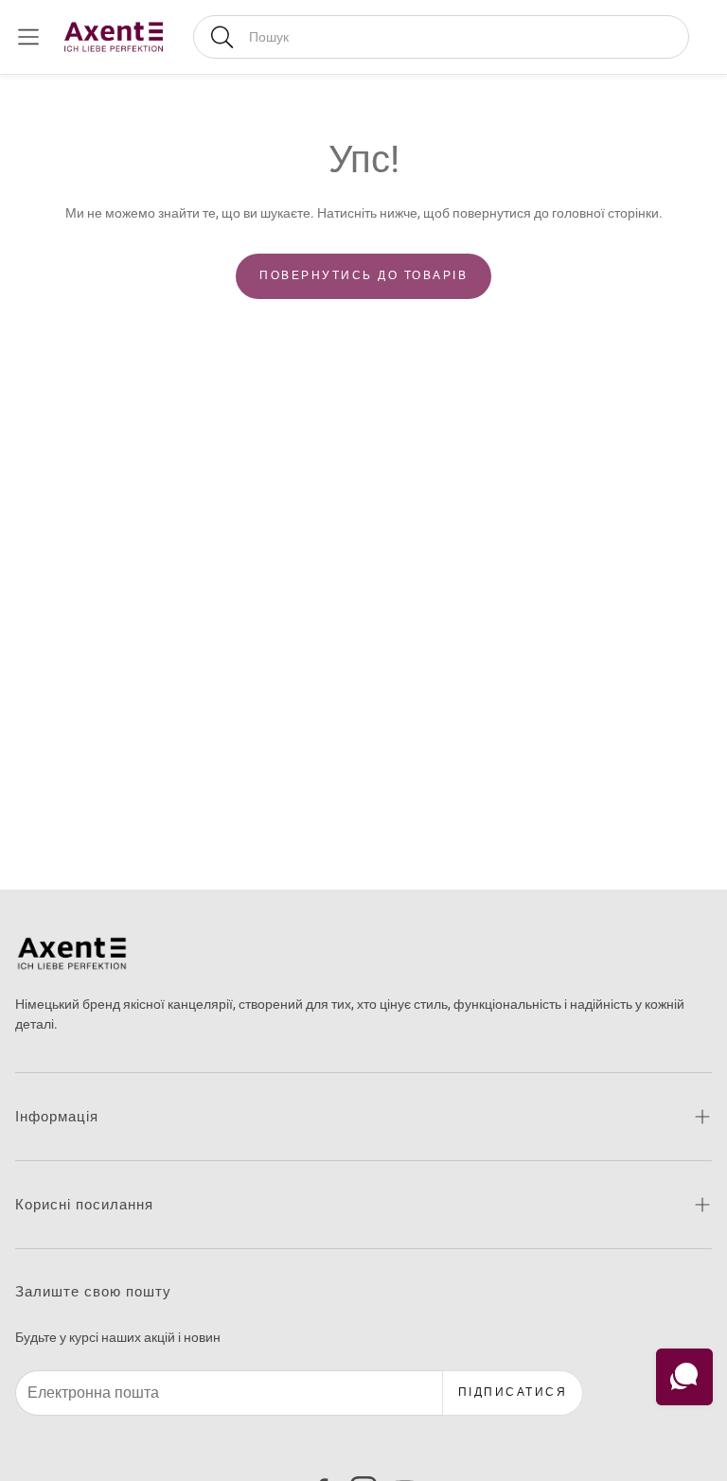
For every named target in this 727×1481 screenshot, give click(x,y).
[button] (441, 37)
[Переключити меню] (28, 37)
